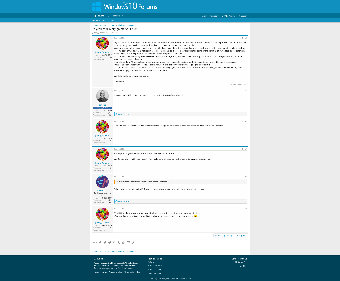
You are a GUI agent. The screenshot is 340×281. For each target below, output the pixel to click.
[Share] (242, 38)
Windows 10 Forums (156, 269)
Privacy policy (129, 272)
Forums (100, 15)
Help (138, 272)
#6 (246, 208)
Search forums (108, 20)
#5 (246, 176)
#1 (246, 38)
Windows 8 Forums (155, 265)
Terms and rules (115, 272)
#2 (246, 91)
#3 (246, 121)
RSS (244, 266)
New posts (96, 20)
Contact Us (241, 262)
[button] (122, 15)
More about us (101, 272)
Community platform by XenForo (170, 279)
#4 (246, 149)
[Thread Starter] (102, 49)
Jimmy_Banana (99, 32)
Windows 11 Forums (156, 273)
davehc (102, 104)
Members (115, 15)
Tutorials (151, 262)
